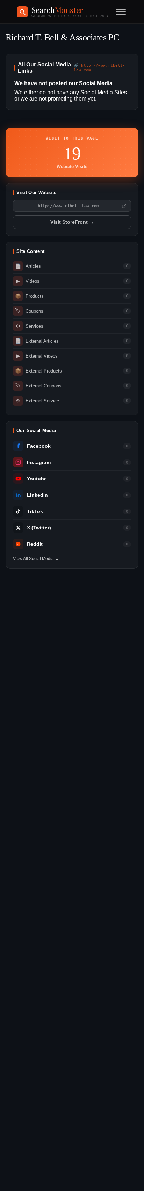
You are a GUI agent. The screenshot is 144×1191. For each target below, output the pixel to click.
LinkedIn (37, 495)
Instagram (39, 462)
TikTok (35, 511)
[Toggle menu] (121, 12)
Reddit (35, 544)
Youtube (37, 478)
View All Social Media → (36, 558)
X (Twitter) (39, 527)
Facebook (39, 446)
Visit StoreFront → (72, 222)
